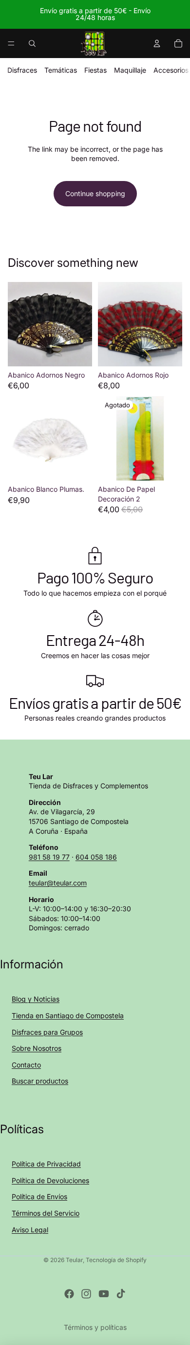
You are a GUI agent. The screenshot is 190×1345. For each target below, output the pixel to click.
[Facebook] (69, 1294)
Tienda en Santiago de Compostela (68, 1015)
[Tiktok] (121, 1294)
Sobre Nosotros (36, 1048)
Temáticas (60, 70)
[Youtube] (104, 1294)
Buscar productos (40, 1081)
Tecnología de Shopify (116, 1260)
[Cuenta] (157, 43)
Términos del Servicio (45, 1213)
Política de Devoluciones (50, 1180)
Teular (74, 1260)
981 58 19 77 (49, 857)
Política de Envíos (39, 1196)
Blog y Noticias (35, 999)
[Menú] (11, 43)
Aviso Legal (30, 1229)
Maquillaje (130, 70)
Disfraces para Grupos (47, 1032)
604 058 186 (96, 857)
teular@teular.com (58, 883)
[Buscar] (32, 43)
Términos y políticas (95, 1327)
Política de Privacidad (46, 1164)
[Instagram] (86, 1294)
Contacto (26, 1065)
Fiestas (95, 70)
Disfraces (22, 70)
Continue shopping (95, 193)
